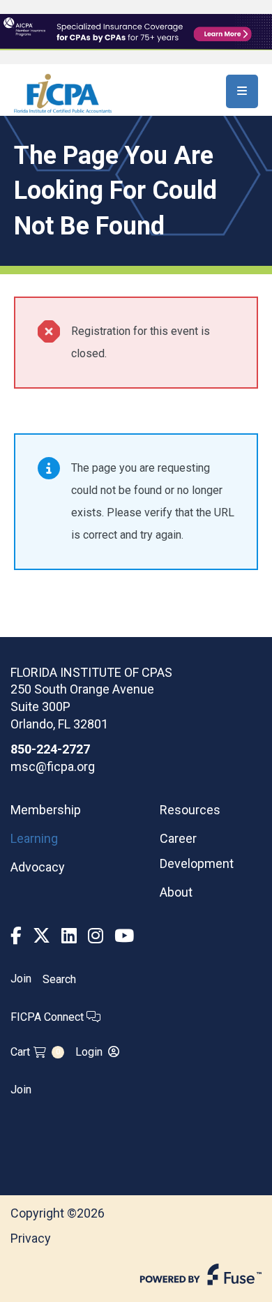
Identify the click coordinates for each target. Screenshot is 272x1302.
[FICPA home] (63, 92)
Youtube (124, 936)
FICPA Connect (48, 1017)
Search (59, 979)
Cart (35, 1051)
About (176, 892)
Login (89, 1051)
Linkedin (69, 936)
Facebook (16, 936)
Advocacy (37, 867)
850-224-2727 (50, 749)
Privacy (30, 1238)
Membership (45, 809)
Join (20, 979)
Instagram (95, 936)
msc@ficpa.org (52, 766)
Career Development (197, 851)
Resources (190, 809)
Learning (34, 838)
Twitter (41, 936)
